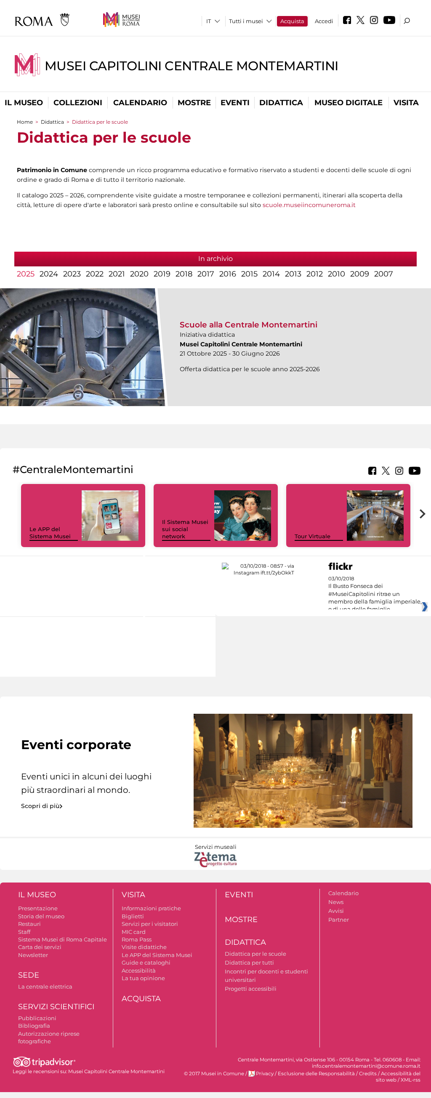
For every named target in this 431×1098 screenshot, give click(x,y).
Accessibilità (139, 970)
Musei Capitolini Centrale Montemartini (191, 66)
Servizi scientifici (56, 1006)
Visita (406, 102)
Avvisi (336, 910)
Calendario (140, 102)
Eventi (235, 102)
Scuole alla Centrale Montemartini (248, 325)
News (335, 902)
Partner (338, 919)
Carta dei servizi (39, 947)
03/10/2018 (375, 594)
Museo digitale (348, 102)
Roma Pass (137, 939)
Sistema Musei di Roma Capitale (62, 939)
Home (25, 122)
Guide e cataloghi (146, 962)
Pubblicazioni (37, 1018)
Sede (28, 975)
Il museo (24, 102)
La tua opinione (143, 978)
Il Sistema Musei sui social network (185, 529)
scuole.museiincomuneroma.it (309, 205)
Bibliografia (34, 1025)
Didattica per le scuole (255, 953)
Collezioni (77, 102)
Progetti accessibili (251, 988)
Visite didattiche (144, 947)
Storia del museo (41, 916)
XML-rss (410, 1080)
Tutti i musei (246, 21)
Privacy (265, 1074)
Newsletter (33, 955)
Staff (24, 931)
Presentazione (38, 908)
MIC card (134, 931)
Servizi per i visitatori (150, 923)
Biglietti (133, 916)
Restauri (29, 923)
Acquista (292, 21)
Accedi (324, 21)
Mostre (194, 102)
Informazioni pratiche (151, 908)
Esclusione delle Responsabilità (316, 1074)
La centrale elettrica (45, 986)
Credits (368, 1074)
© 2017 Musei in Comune (214, 1074)
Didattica (281, 102)
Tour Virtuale (312, 536)
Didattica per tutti (249, 962)
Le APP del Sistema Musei (50, 533)
